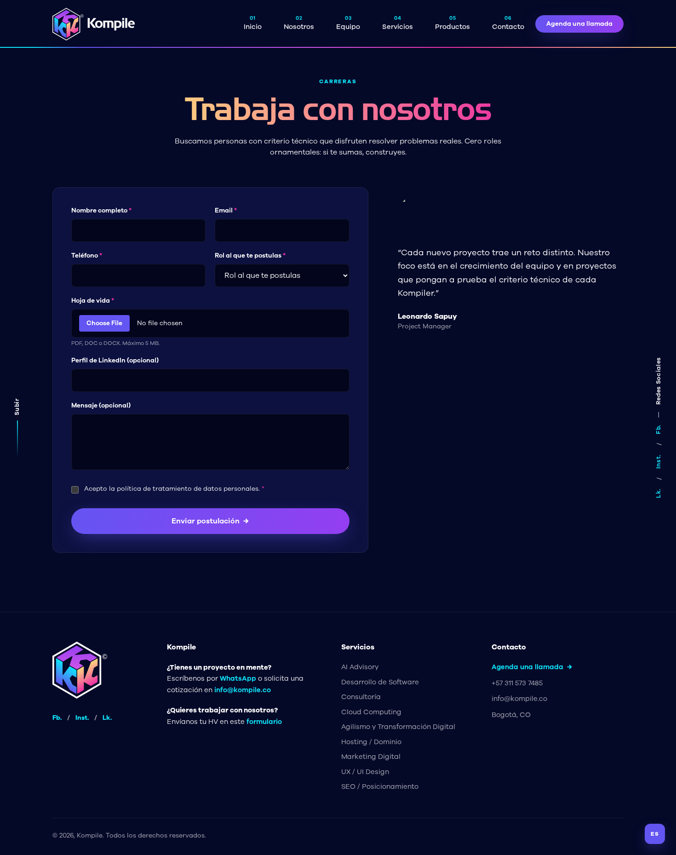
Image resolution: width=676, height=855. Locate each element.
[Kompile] (93, 24)
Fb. (658, 429)
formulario (264, 721)
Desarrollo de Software (380, 682)
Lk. (658, 493)
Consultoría (361, 696)
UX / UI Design (365, 771)
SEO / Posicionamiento (379, 786)
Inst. (658, 461)
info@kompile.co (242, 689)
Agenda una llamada (579, 23)
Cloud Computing (371, 712)
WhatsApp (238, 678)
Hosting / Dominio (371, 741)
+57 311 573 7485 (517, 683)
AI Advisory (359, 666)
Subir (17, 406)
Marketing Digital (371, 756)
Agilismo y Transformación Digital (398, 726)
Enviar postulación (210, 521)
